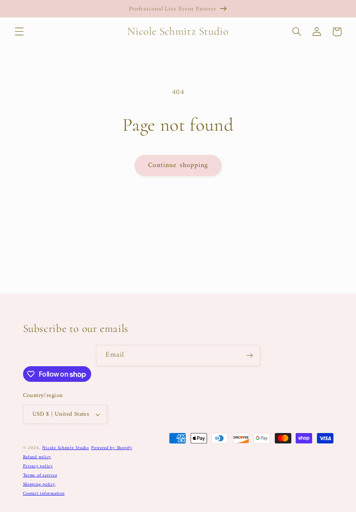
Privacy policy (38, 466)
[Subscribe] (250, 355)
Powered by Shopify (111, 448)
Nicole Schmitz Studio (65, 448)
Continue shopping (178, 165)
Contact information (44, 493)
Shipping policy (39, 484)
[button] (19, 32)
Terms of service (40, 475)
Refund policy (37, 457)
